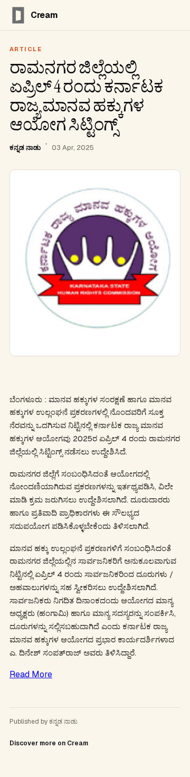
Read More (31, 674)
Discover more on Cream (49, 743)
